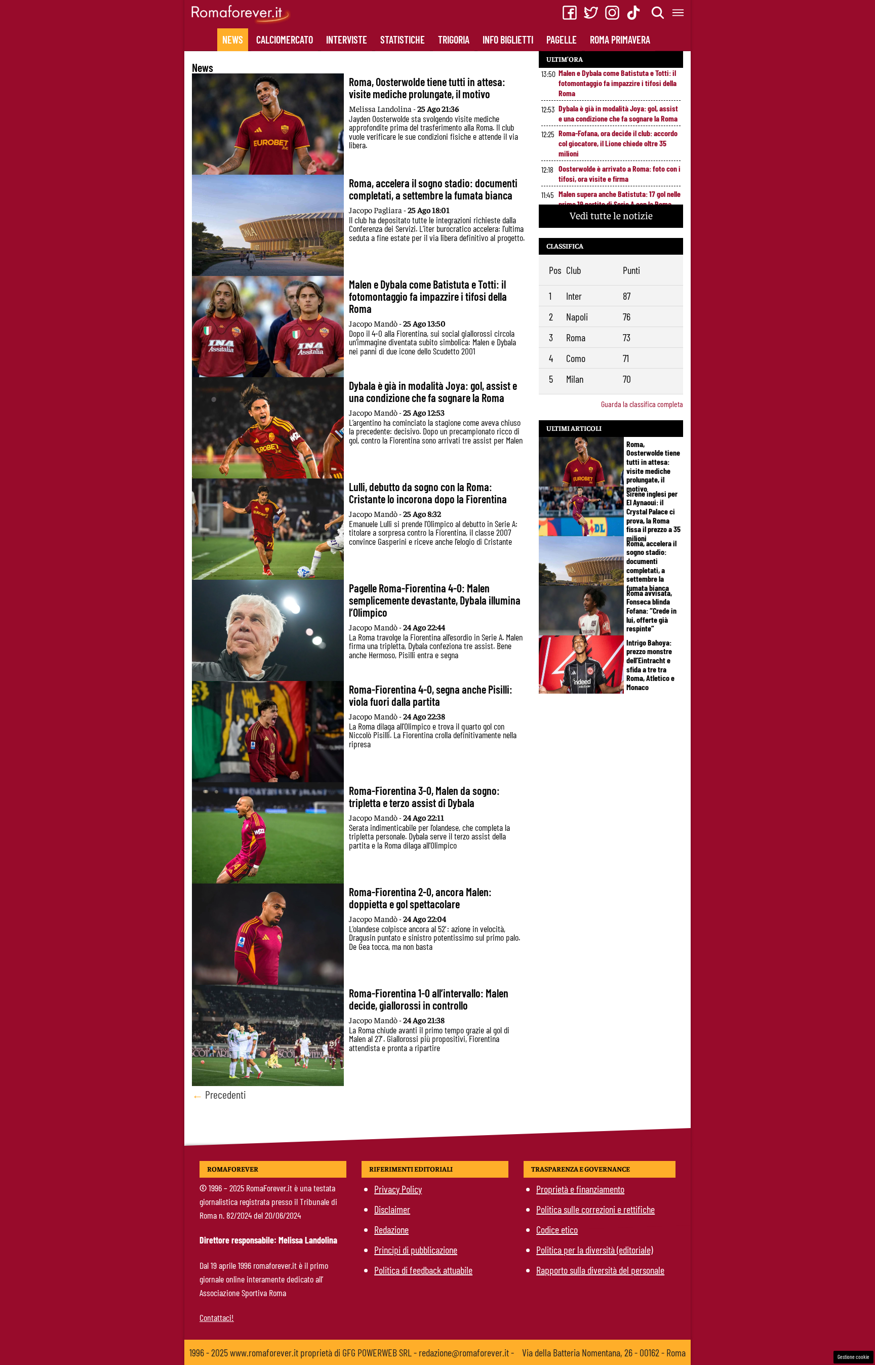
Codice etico (557, 1229)
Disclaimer (392, 1209)
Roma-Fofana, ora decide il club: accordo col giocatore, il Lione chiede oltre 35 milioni (618, 143)
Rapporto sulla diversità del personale (600, 1270)
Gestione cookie (853, 1356)
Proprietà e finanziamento (580, 1189)
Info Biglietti (508, 39)
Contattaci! (217, 1317)
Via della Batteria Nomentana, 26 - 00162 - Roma (604, 1352)
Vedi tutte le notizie (611, 215)
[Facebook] (569, 12)
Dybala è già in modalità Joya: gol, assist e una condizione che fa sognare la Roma (618, 113)
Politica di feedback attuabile (423, 1270)
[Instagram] (612, 12)
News (232, 39)
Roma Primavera (620, 39)
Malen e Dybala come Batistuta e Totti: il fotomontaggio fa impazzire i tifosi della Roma (618, 83)
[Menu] (678, 12)
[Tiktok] (633, 12)
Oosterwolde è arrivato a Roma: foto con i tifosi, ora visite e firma (620, 173)
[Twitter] (591, 12)
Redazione (391, 1229)
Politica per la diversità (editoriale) (594, 1249)
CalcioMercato (284, 39)
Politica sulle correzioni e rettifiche (595, 1209)
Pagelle (561, 39)
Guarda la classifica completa (642, 404)
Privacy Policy (398, 1189)
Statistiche (402, 39)
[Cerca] (658, 12)
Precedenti (219, 1094)
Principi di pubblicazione (415, 1249)
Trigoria (453, 39)
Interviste (346, 39)
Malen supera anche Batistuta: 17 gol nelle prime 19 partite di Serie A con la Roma (620, 199)
